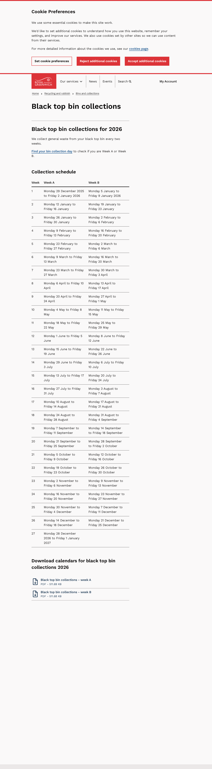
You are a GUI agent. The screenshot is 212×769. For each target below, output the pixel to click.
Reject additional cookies (98, 61)
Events (107, 81)
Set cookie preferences (52, 61)
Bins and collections (87, 93)
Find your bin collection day (52, 151)
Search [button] (123, 81)
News (93, 81)
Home (35, 93)
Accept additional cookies (147, 61)
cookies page (138, 49)
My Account (168, 81)
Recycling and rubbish (57, 93)
